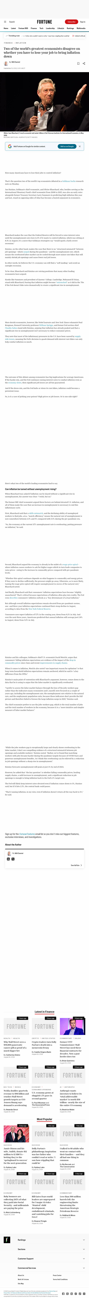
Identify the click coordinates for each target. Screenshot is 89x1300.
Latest (13, 28)
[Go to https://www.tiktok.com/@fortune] (80, 1294)
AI (61, 1087)
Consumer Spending (41, 1089)
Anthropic (69, 1087)
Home (6, 28)
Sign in (82, 22)
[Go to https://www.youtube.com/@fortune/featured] (84, 1294)
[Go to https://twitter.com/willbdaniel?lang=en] (13, 859)
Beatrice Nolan (68, 1110)
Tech (41, 28)
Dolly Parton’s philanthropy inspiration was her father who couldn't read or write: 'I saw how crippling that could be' (44, 1155)
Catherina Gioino (13, 1055)
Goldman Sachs (69, 181)
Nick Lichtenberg (13, 1212)
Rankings (70, 28)
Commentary (66, 1038)
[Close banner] (79, 146)
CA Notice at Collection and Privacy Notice (20, 1293)
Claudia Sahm (11, 328)
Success (8, 1145)
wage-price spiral (70, 564)
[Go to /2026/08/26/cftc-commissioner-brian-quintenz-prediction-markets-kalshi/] (72, 1026)
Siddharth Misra (68, 1215)
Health (7, 1038)
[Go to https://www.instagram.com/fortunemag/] (76, 1294)
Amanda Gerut (12, 1110)
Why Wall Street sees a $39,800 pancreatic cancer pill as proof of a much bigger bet (15, 1046)
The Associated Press (41, 1105)
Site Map (21, 1283)
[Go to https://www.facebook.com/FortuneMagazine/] (63, 1294)
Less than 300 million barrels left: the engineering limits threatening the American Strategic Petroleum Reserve (70, 1203)
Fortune (23, 834)
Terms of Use (52, 1291)
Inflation (21, 43)
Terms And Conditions (60, 1279)
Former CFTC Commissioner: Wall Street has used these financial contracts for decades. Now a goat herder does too (70, 1049)
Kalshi (78, 1038)
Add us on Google (67, 146)
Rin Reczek (66, 1164)
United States (48, 1038)
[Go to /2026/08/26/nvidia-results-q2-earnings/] (16, 1075)
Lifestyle (60, 28)
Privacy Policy (7, 1293)
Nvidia (18, 1087)
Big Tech (8, 1087)
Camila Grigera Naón (42, 1052)
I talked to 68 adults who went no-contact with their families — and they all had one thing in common (72, 1154)
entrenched (62, 282)
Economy (36, 1087)
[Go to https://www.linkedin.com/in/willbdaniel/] (8, 859)
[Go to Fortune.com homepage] (44, 22)
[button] (6, 28)
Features (31, 834)
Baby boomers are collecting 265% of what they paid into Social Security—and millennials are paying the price (16, 1202)
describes (14, 598)
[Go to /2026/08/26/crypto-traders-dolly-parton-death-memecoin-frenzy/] (44, 1026)
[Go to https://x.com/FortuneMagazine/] (67, 1294)
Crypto (35, 1038)
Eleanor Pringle (40, 1221)
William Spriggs (46, 325)
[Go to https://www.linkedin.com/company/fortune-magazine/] (71, 1294)
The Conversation (67, 1167)
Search (12, 22)
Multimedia (81, 28)
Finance (34, 28)
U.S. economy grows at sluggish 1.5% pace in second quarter (43, 1095)
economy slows (14, 382)
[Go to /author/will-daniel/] (9, 853)
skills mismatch (36, 513)
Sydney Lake (11, 1167)
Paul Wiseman (40, 1103)
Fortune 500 (23, 28)
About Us (21, 1275)
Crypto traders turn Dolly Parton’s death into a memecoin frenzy (44, 1045)
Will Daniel (16, 62)
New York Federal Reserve (39, 609)
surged (26, 252)
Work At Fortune (23, 1279)
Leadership (50, 28)
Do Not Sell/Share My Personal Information (41, 1293)
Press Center (57, 1275)
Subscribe (71, 22)
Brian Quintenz (68, 1061)
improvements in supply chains (53, 663)
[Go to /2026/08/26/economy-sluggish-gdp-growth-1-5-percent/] (44, 1075)
